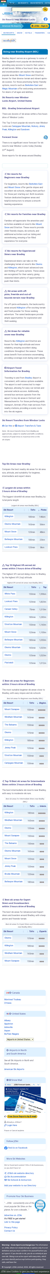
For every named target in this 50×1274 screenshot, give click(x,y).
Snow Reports (36, 3)
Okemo (39, 264)
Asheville (8, 1027)
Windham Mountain (13, 717)
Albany (7, 1020)
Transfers (39, 33)
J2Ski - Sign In (40, 26)
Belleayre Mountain (14, 539)
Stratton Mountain (13, 624)
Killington (12, 129)
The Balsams (11, 724)
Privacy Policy (11, 1227)
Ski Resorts (8, 33)
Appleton (8, 1024)
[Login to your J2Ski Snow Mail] (25, 1097)
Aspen (7, 1030)
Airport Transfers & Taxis (29, 426)
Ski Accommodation (16, 1176)
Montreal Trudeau (12, 999)
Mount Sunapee (12, 709)
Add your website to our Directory (20, 1185)
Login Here (11, 1125)
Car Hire (8, 426)
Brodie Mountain (12, 874)
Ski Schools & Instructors (19, 1180)
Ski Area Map (9, 41)
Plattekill (9, 662)
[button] (24, 510)
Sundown (25, 129)
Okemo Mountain (12, 524)
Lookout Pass (11, 547)
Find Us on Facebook (17, 1148)
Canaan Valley (11, 609)
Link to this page (12, 1222)
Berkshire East (32, 85)
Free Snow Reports (22, 1116)
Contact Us (9, 1231)
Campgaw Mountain (21, 126)
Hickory (34, 126)
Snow (19, 33)
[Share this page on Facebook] (45, 20)
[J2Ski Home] (7, 14)
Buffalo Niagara (11, 1034)
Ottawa (7, 1003)
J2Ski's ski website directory (20, 1173)
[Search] (45, 9)
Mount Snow (25, 75)
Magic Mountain (9, 88)
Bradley (28, 378)
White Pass (10, 593)
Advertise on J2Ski (13, 1215)
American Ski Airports (11, 26)
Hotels (28, 33)
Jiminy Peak (10, 747)
